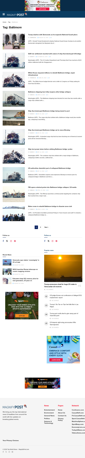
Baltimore (15, 22)
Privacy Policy (61, 419)
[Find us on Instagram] (11, 241)
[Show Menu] (4, 14)
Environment (49, 413)
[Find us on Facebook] (3, 241)
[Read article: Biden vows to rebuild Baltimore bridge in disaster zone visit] (14, 213)
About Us (61, 413)
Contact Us (62, 416)
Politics (47, 418)
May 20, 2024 (40, 113)
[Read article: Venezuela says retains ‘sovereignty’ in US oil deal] (7, 262)
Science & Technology (48, 422)
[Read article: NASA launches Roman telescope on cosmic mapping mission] (7, 271)
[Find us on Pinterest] (15, 241)
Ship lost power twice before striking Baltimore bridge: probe (50, 149)
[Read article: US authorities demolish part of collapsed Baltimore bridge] (14, 175)
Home (4, 22)
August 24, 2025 (43, 37)
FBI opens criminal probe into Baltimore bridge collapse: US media (52, 187)
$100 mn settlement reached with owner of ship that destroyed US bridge (54, 54)
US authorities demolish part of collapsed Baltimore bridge (49, 168)
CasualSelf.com (78, 413)
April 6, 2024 (41, 209)
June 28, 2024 (42, 77)
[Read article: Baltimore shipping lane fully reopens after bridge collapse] (14, 99)
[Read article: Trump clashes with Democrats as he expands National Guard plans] (14, 41)
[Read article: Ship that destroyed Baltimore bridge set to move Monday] (14, 137)
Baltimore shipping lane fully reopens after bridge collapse (49, 92)
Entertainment (49, 410)
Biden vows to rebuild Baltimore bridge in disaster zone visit (50, 206)
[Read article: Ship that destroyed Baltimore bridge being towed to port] (14, 118)
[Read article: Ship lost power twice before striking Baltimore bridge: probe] (14, 156)
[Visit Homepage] (17, 14)
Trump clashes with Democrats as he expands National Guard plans (52, 35)
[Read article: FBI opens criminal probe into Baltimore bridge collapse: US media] (14, 194)
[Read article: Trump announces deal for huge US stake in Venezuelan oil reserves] (63, 268)
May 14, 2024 (40, 152)
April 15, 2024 (41, 190)
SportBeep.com (77, 424)
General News (49, 416)
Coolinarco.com (78, 410)
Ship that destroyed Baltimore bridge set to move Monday (49, 130)
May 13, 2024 (40, 171)
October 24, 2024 (42, 56)
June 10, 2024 (41, 94)
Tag (9, 22)
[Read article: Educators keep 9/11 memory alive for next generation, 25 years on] (7, 281)
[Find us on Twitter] (7, 241)
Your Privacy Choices (11, 440)
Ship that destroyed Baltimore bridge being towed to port (49, 111)
